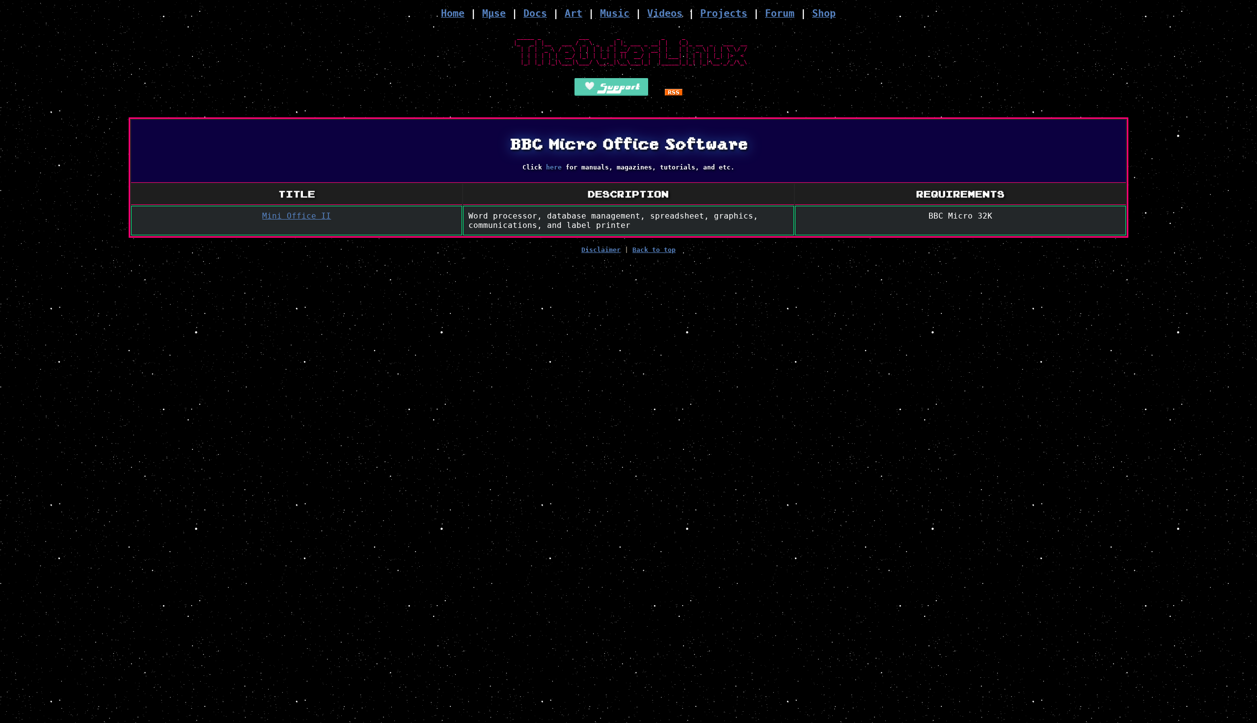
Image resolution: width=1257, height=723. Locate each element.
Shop (824, 13)
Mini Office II (296, 216)
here (554, 167)
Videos (665, 13)
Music (614, 13)
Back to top (654, 249)
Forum (779, 13)
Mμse (494, 13)
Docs (535, 13)
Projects (723, 13)
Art (573, 13)
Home (453, 13)
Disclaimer (601, 249)
